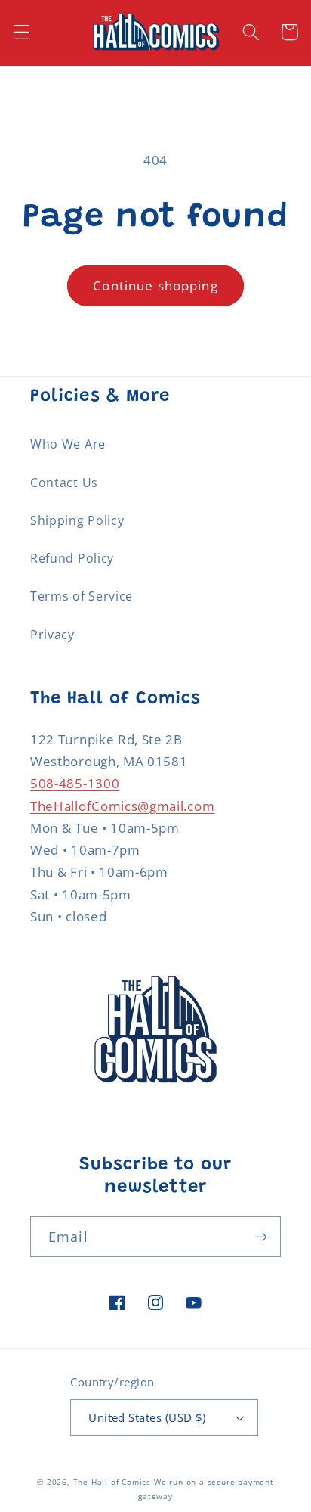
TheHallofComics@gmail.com (122, 806)
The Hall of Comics (112, 1482)
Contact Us (64, 482)
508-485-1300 (74, 783)
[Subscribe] (261, 1236)
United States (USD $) (147, 1417)
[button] (21, 32)
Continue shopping (155, 285)
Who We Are (68, 444)
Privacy (52, 634)
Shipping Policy (77, 520)
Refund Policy (72, 558)
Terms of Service (81, 596)
